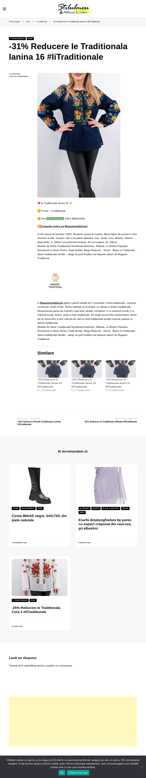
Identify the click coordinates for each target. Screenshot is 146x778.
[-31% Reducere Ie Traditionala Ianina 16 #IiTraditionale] (52, 369)
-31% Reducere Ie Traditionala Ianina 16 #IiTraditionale (49, 383)
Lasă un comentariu (20, 77)
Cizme (15, 508)
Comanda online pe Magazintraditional (63, 226)
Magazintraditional (51, 302)
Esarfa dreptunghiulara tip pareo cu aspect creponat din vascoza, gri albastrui (105, 524)
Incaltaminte (28, 508)
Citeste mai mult (78, 772)
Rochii (125, 508)
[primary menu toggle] (4, 9)
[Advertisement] (73, 721)
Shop (30, 38)
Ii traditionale (17, 38)
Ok (62, 772)
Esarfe (96, 508)
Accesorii (84, 508)
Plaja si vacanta (111, 508)
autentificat (30, 665)
